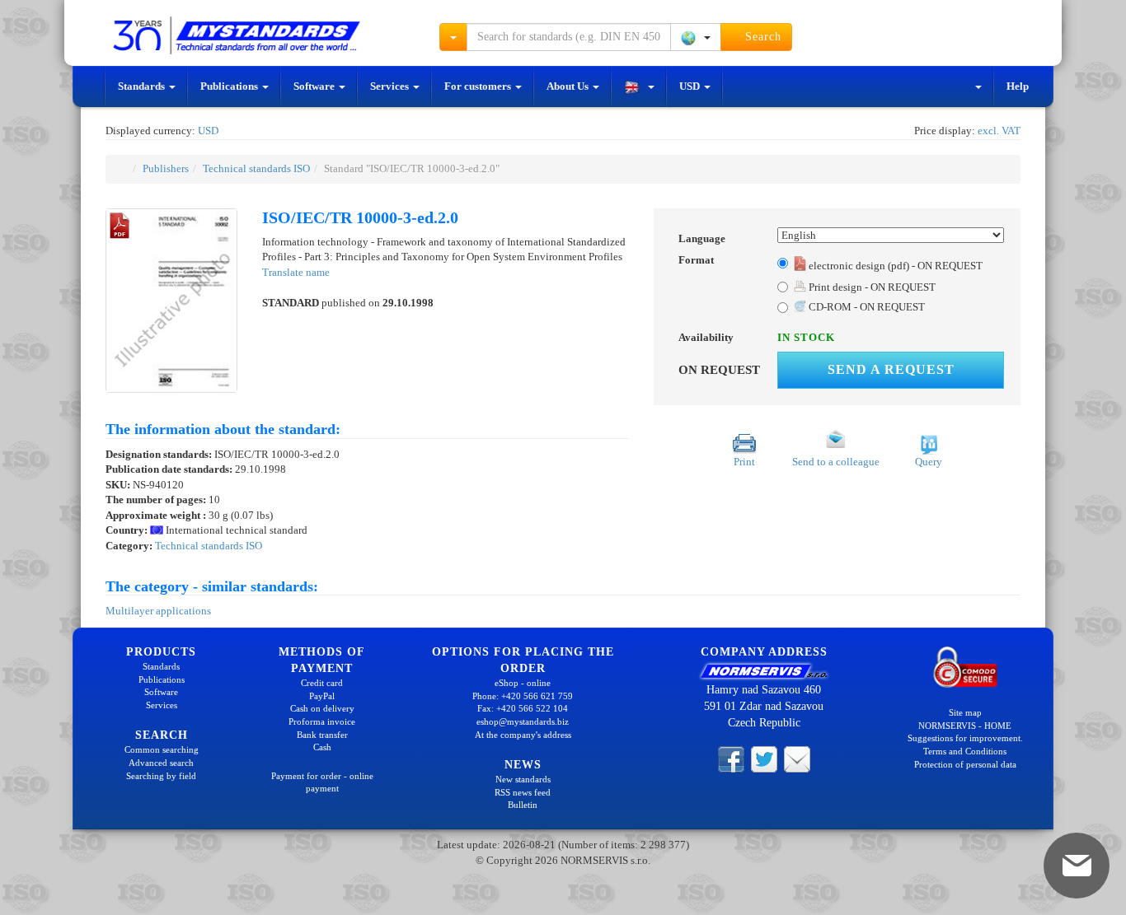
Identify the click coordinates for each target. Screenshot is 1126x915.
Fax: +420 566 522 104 (522, 708)
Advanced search (161, 763)
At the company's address (523, 735)
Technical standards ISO (256, 168)
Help (1017, 86)
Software (315, 86)
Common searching (161, 749)
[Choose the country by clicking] (695, 37)
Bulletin (522, 805)
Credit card (322, 683)
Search (761, 36)
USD (690, 86)
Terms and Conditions (964, 751)
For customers (479, 86)
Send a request (891, 369)
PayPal (322, 696)
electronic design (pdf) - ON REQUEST (894, 265)
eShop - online (523, 683)
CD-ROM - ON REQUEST (865, 307)
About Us (569, 86)
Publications (230, 86)
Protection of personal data (965, 764)
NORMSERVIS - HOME (964, 726)
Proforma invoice (322, 721)
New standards (523, 779)
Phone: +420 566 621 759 (522, 696)
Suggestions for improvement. (965, 738)
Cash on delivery (322, 708)
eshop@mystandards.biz (522, 721)
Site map (965, 712)
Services (390, 86)
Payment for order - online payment (322, 782)
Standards (142, 86)
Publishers (166, 168)
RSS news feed (523, 792)
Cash (322, 747)
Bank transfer (322, 735)
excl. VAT (999, 130)
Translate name (296, 272)
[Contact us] (797, 758)
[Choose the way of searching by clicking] (453, 37)
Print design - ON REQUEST (871, 287)
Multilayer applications (158, 611)
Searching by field (161, 776)
